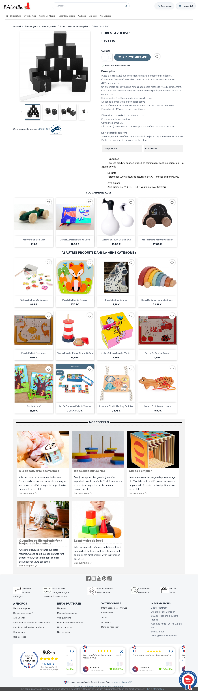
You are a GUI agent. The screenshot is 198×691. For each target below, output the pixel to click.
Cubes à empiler (140, 471)
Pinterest (104, 578)
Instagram (109, 578)
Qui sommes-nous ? (22, 613)
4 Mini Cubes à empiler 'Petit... (116, 353)
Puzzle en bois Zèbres (116, 300)
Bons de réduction (110, 626)
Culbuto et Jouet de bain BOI (116, 239)
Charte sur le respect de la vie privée (31, 622)
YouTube (99, 578)
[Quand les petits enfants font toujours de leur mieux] (43, 519)
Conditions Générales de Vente (28, 627)
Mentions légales (21, 608)
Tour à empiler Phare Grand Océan (75, 353)
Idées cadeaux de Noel (90, 471)
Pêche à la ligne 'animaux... (34, 300)
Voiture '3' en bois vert (33, 239)
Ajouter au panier (132, 57)
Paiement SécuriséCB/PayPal (22, 592)
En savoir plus (26, 493)
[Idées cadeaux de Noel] (98, 449)
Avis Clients (19, 617)
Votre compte (111, 603)
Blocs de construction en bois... (157, 300)
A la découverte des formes (39, 471)
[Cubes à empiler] (153, 449)
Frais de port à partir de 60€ (56, 592)
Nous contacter (64, 627)
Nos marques (19, 636)
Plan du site (19, 632)
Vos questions (64, 617)
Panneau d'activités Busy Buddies (116, 406)
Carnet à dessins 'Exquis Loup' (75, 239)
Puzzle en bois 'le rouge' (157, 353)
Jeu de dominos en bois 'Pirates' (75, 406)
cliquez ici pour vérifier (124, 682)
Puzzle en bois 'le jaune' (33, 353)
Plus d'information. (155, 689)
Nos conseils (63, 632)
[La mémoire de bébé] (98, 519)
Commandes (107, 612)
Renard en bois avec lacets (157, 406)
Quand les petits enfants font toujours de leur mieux (40, 542)
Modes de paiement (67, 613)
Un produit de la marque (25, 129)
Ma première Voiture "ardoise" (157, 239)
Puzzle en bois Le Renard (75, 300)
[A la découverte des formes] (43, 449)
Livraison (61, 608)
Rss (93, 578)
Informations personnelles (114, 607)
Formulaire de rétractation (70, 622)
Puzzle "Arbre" (34, 406)
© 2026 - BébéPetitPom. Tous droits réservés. (99, 686)
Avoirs (104, 617)
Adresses (106, 622)
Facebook (88, 578)
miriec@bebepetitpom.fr (164, 635)
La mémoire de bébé (88, 540)
